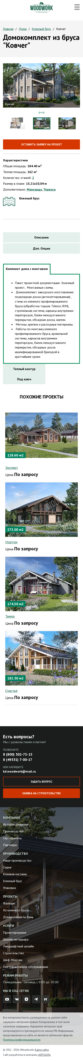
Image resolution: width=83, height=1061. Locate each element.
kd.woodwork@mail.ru (19, 771)
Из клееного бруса (16, 910)
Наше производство (17, 860)
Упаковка (9, 888)
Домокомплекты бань (18, 917)
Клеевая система (15, 874)
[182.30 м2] (41, 658)
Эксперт (11, 467)
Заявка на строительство (41, 793)
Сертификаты (12, 838)
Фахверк (9, 903)
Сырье (7, 867)
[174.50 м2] (41, 584)
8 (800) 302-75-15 (17, 754)
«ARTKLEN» (44, 1055)
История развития (15, 824)
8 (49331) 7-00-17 (17, 759)
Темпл (10, 616)
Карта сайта (42, 1050)
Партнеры (10, 845)
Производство (13, 831)
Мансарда (34, 189)
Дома (23, 29)
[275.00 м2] (41, 509)
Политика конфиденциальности (21, 1039)
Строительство (13, 953)
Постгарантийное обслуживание (25, 967)
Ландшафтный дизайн (18, 946)
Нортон (11, 542)
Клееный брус (41, 29)
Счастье (11, 690)
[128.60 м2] (41, 435)
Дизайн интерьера (15, 939)
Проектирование (14, 932)
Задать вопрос (41, 781)
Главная (8, 29)
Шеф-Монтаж (12, 960)
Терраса (49, 189)
